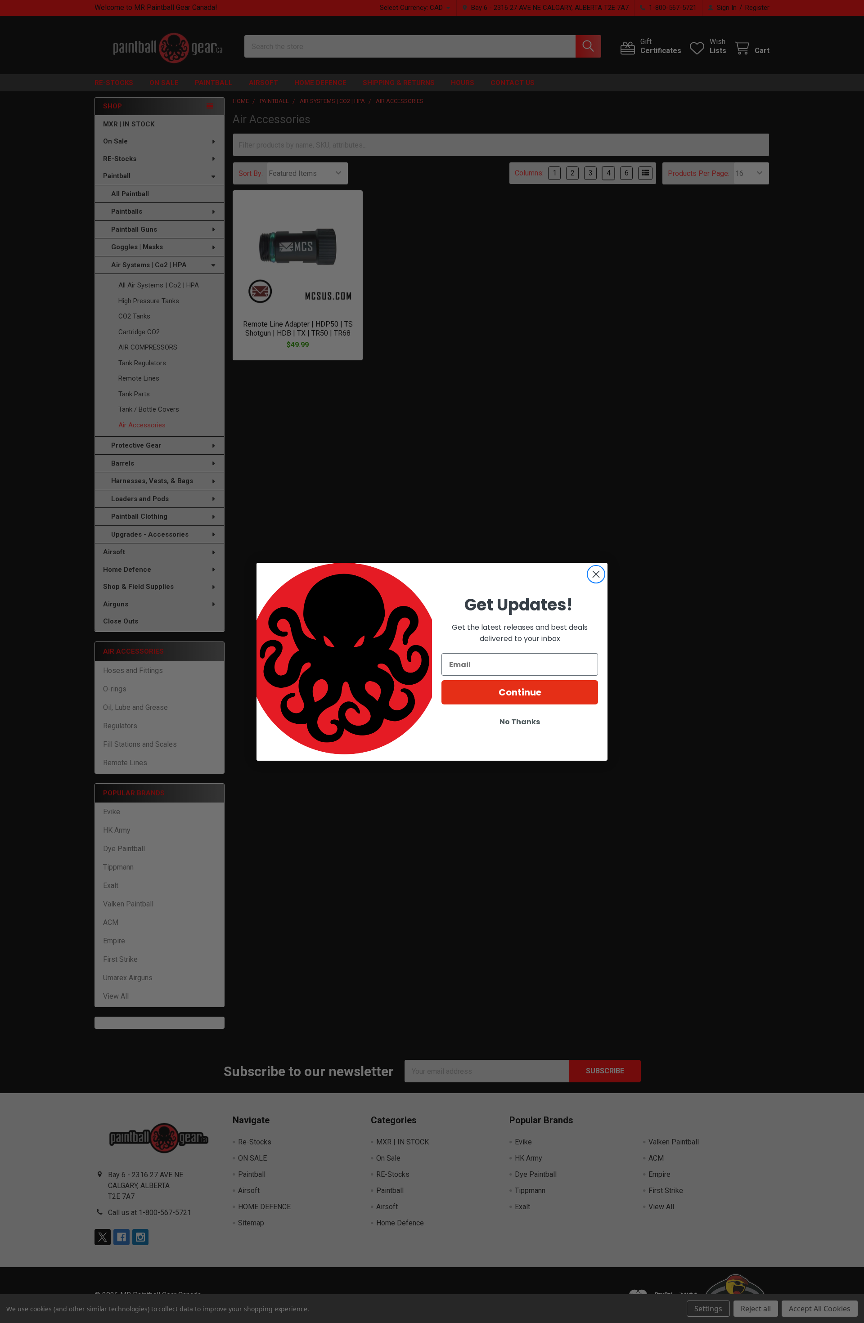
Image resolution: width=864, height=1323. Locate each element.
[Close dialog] (596, 574)
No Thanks (520, 722)
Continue (520, 692)
